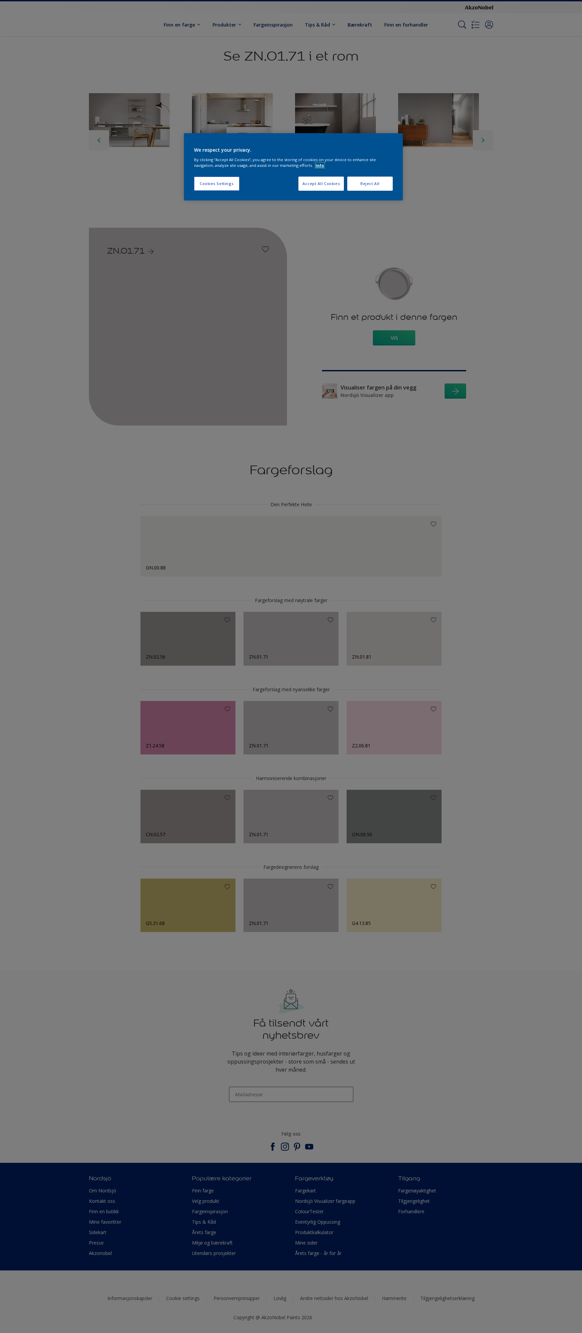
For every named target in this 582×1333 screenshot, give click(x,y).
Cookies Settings (217, 183)
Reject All (370, 183)
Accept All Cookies (321, 183)
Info (320, 165)
